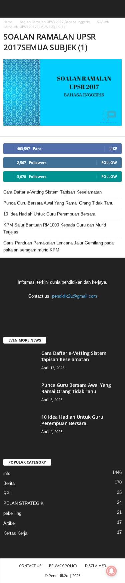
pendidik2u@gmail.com (74, 296)
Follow (109, 162)
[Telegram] (63, 309)
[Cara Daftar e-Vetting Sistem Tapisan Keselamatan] (20, 362)
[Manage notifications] (111, 571)
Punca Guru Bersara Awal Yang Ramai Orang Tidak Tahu (58, 203)
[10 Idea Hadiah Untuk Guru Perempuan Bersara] (20, 426)
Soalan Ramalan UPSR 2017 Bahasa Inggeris (55, 21)
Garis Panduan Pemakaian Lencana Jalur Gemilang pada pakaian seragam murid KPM (58, 246)
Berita (9, 483)
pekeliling (12, 513)
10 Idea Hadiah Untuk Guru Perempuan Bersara (49, 214)
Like (113, 148)
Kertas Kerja (15, 533)
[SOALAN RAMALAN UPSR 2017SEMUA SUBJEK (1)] (62, 92)
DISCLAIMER (95, 565)
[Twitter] (77, 309)
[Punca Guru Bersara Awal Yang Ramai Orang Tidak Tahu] (20, 394)
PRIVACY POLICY (63, 565)
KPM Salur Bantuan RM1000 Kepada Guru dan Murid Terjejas (54, 228)
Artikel (9, 523)
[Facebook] (36, 309)
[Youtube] (90, 309)
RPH (7, 493)
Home (8, 21)
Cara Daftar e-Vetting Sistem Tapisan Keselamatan (52, 192)
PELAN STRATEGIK (23, 503)
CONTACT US (30, 565)
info (6, 473)
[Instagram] (49, 309)
